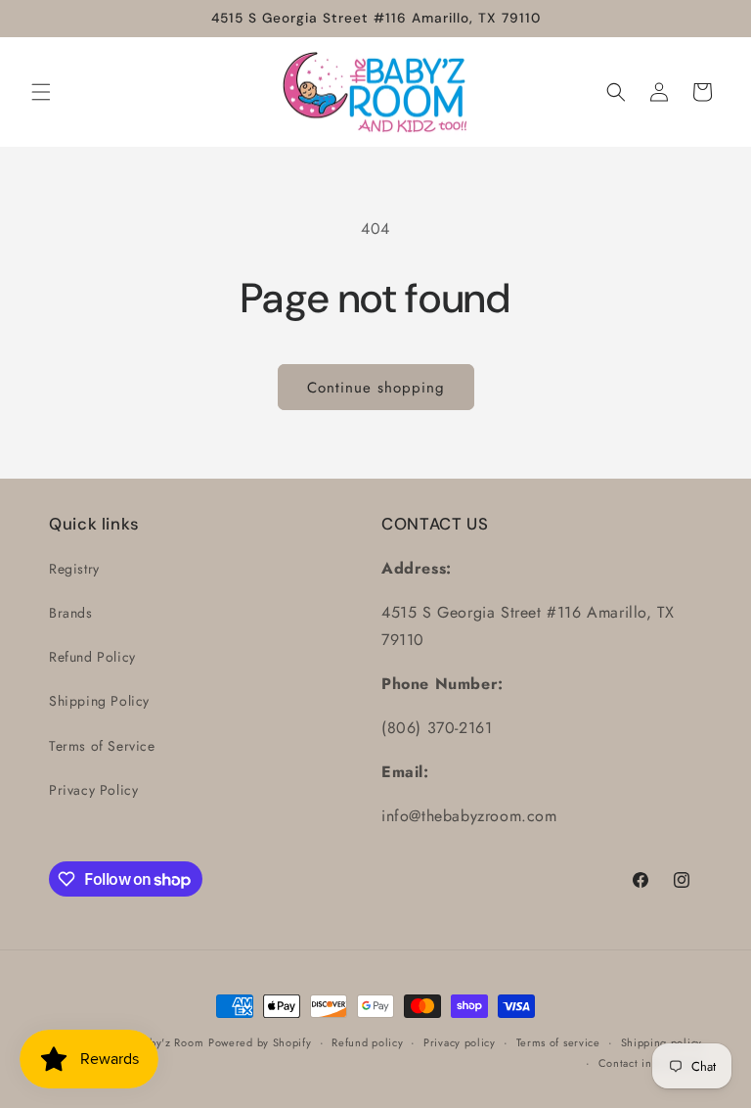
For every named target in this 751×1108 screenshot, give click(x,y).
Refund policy (367, 1042)
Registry (74, 568)
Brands (71, 613)
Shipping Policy (99, 701)
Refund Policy (92, 657)
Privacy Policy (93, 790)
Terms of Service (102, 746)
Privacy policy (459, 1042)
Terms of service (558, 1042)
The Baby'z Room (159, 1042)
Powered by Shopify (260, 1042)
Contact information (650, 1063)
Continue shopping (376, 387)
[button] (41, 92)
